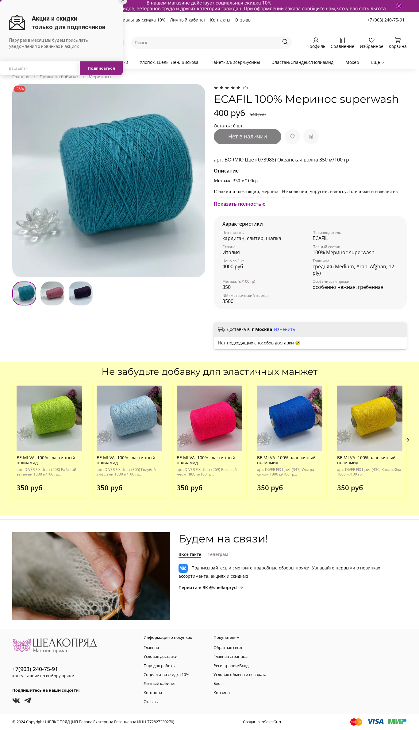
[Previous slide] (20, 180)
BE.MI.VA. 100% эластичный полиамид (46, 460)
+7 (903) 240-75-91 (386, 20)
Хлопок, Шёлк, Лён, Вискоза (169, 62)
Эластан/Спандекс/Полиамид (302, 62)
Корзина (221, 692)
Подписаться (101, 68)
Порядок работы (159, 665)
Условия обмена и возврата (239, 674)
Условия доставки (160, 656)
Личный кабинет (188, 20)
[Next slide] (196, 180)
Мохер (352, 62)
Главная (20, 77)
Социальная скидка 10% (140, 20)
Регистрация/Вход (230, 665)
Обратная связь (228, 647)
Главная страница (230, 656)
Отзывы (243, 20)
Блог (217, 683)
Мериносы (100, 77)
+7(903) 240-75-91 (35, 669)
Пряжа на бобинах (59, 77)
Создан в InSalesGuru (263, 721)
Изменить (284, 329)
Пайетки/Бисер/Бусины (235, 62)
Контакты (220, 20)
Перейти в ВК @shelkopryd (208, 587)
